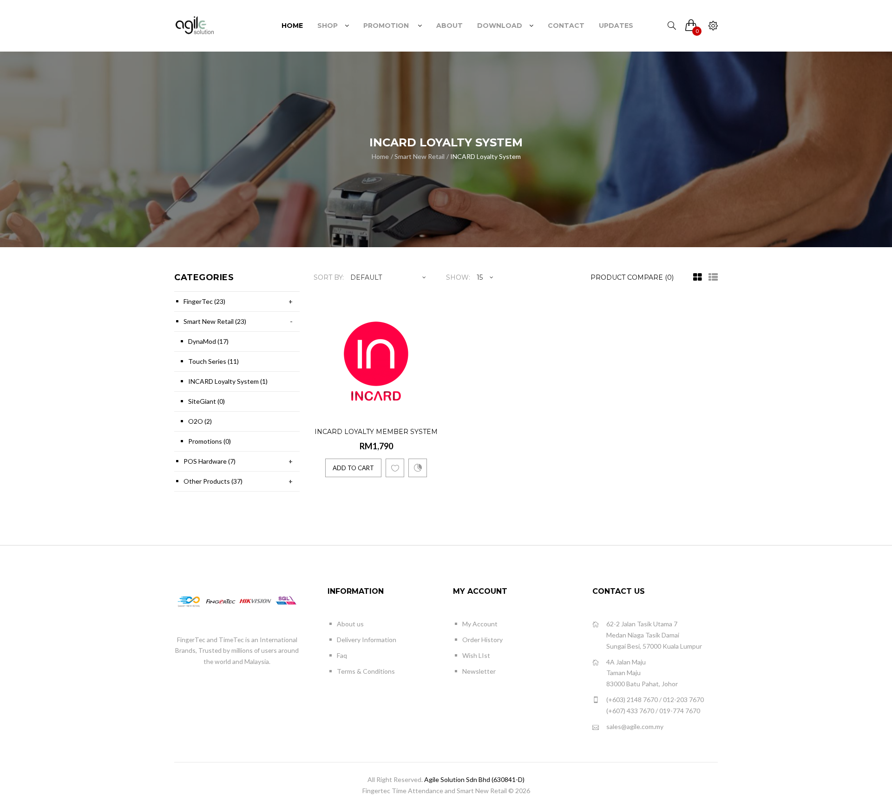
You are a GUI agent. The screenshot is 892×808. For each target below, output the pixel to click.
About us (350, 624)
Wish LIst (476, 655)
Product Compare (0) (632, 277)
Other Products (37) (213, 481)
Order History (482, 640)
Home (380, 156)
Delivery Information (366, 640)
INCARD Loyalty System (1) (228, 381)
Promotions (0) (209, 441)
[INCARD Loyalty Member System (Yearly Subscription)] (430, 405)
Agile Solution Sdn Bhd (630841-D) (474, 779)
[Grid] (695, 277)
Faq (342, 655)
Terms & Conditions (366, 671)
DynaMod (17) (208, 341)
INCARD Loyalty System (485, 156)
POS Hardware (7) (210, 461)
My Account (480, 624)
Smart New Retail (419, 156)
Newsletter (479, 671)
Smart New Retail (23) (215, 321)
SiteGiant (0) (206, 401)
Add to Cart (353, 468)
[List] (711, 277)
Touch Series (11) (213, 361)
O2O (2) (200, 421)
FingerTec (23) (204, 301)
